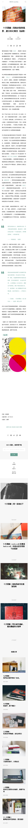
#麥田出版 (8, 427)
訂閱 (14, 454)
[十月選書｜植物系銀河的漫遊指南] (14, 581)
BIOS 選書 (10, 39)
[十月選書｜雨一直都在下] (14, 501)
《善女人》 (8, 77)
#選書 (20, 427)
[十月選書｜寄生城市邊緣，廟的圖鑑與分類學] (14, 621)
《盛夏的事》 (6, 180)
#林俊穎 (14, 427)
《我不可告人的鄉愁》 (12, 156)
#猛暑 (17, 427)
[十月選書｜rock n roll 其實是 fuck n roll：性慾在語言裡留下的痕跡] (14, 541)
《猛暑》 (14, 51)
